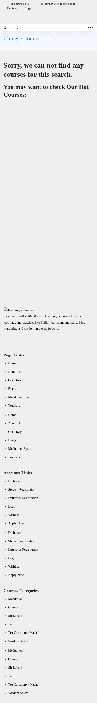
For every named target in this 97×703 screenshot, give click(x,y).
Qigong (13, 607)
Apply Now (16, 523)
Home (12, 363)
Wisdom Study (18, 641)
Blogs (12, 388)
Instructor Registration (23, 498)
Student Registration (21, 489)
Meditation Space (19, 397)
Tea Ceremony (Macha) (24, 632)
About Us (14, 372)
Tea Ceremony (28, 230)
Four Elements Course (42, 133)
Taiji (11, 624)
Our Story (15, 380)
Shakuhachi (16, 616)
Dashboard (15, 481)
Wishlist (13, 515)
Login (12, 506)
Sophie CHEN (13, 146)
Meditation (11, 158)
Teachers (14, 405)
